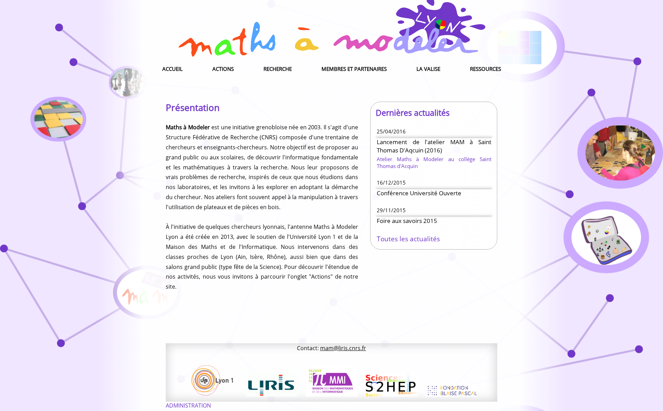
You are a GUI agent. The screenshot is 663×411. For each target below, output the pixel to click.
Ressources (485, 68)
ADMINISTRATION (188, 405)
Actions (223, 68)
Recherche (277, 68)
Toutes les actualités (408, 238)
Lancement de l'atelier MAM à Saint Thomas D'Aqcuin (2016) (434, 146)
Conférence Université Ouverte (419, 193)
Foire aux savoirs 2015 (407, 220)
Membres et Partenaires (354, 68)
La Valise (428, 68)
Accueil (172, 68)
